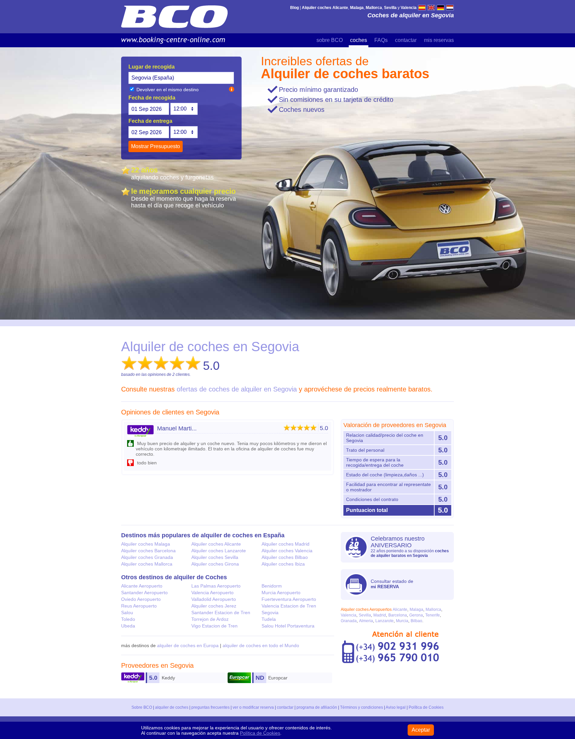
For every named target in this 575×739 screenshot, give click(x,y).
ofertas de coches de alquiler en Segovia (237, 389)
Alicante (400, 609)
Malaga (416, 609)
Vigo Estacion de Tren (214, 625)
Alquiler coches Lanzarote (218, 550)
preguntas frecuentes (210, 707)
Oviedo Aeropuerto (141, 599)
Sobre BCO (141, 707)
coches (358, 40)
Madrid (379, 615)
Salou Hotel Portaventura (288, 625)
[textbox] (181, 78)
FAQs (381, 40)
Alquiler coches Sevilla (214, 557)
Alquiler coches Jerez (213, 606)
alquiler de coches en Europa (188, 645)
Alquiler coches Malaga (145, 544)
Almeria (366, 620)
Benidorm (272, 586)
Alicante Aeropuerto (141, 586)
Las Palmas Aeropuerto (216, 586)
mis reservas (439, 40)
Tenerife (432, 615)
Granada (349, 620)
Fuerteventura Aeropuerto (289, 599)
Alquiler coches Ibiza (283, 564)
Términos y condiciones (361, 707)
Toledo (128, 619)
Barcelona (397, 615)
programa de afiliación (316, 707)
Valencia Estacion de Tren (289, 606)
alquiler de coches (171, 707)
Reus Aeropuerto (139, 606)
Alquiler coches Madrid (285, 544)
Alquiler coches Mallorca (146, 564)
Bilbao (416, 620)
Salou (127, 612)
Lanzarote (384, 620)
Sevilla (365, 615)
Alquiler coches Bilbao (285, 557)
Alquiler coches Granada (147, 557)
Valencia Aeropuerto (212, 592)
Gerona (416, 615)
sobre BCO (329, 40)
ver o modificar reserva (253, 707)
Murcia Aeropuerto (281, 592)
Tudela (269, 619)
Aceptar (421, 730)
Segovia (270, 612)
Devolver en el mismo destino (167, 89)
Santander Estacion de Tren (220, 612)
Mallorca (433, 609)
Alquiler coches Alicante (216, 544)
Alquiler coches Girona (215, 564)
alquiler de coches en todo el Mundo (261, 645)
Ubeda (128, 625)
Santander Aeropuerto (144, 592)
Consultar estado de (392, 584)
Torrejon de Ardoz (210, 619)
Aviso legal (396, 707)
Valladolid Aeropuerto (213, 599)
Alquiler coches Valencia (287, 550)
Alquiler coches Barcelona (148, 550)
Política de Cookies (426, 707)
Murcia (402, 620)
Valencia (348, 615)
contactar (406, 40)
